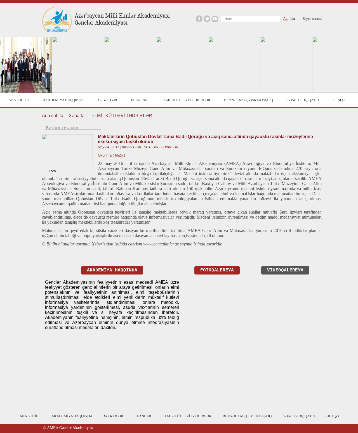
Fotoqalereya (217, 270)
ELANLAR (139, 100)
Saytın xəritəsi (312, 19)
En (292, 18)
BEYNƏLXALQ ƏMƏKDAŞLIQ (248, 100)
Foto (52, 171)
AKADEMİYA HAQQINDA (63, 100)
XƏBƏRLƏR (107, 100)
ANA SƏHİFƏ (18, 100)
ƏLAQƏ (339, 100)
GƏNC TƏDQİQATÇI (303, 100)
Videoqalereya (285, 270)
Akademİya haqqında (112, 270)
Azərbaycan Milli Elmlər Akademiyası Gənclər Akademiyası (122, 19)
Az (285, 18)
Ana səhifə (52, 115)
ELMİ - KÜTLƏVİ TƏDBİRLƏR (185, 100)
